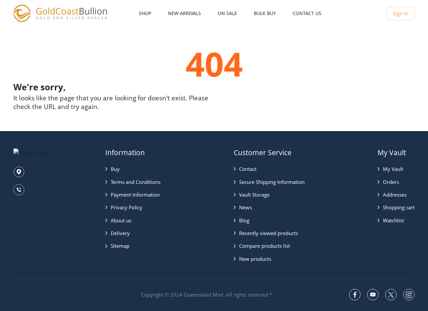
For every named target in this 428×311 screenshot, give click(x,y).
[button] (132, 169)
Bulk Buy (265, 13)
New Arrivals (184, 13)
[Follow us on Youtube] (373, 294)
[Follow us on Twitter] (391, 294)
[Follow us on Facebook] (354, 294)
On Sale (227, 13)
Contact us (307, 13)
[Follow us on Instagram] (409, 294)
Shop (145, 13)
